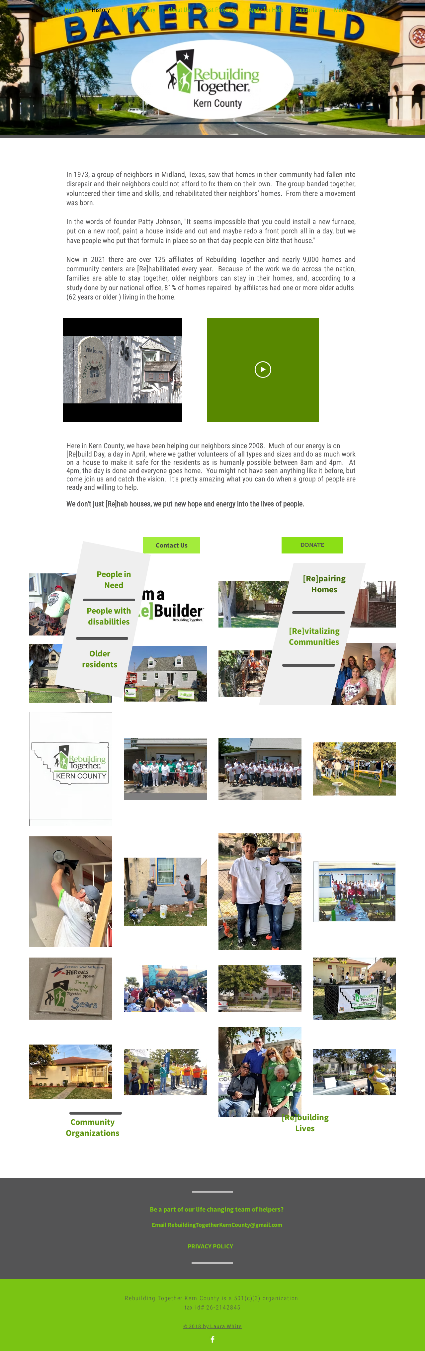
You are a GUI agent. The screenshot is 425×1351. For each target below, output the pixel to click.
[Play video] (263, 369)
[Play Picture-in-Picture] (162, 412)
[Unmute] (82, 412)
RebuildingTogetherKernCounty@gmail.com (225, 1224)
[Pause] (71, 412)
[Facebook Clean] (212, 1339)
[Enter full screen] (173, 412)
